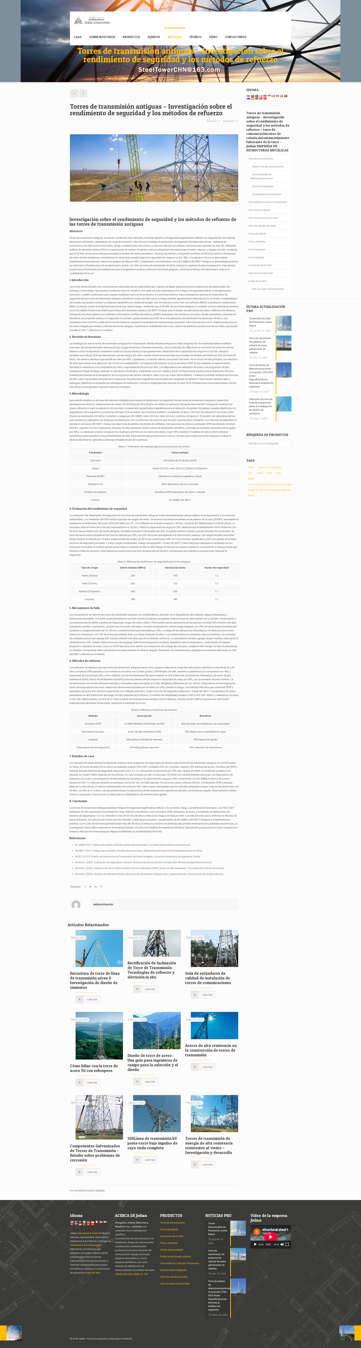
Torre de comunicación (260, 158)
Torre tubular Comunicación (267, 194)
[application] (270, 1236)
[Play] (255, 1244)
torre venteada (256, 257)
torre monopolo (256, 249)
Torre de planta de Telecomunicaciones (261, 176)
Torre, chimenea (256, 241)
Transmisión (77, 1245)
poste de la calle (257, 281)
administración (103, 904)
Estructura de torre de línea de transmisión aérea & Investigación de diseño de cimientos (95, 980)
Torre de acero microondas (263, 217)
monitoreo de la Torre (260, 265)
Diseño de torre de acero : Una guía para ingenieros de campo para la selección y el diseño (152, 1062)
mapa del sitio (92, 1272)
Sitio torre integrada (262, 186)
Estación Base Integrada (173, 1270)
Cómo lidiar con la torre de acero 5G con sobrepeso (94, 1068)
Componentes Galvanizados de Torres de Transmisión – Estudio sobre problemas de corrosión (95, 1153)
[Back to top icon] (287, 1339)
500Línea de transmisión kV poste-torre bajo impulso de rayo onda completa (152, 1143)
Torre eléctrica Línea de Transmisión (267, 202)
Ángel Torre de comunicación (268, 166)
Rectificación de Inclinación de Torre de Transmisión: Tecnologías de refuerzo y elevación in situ (151, 970)
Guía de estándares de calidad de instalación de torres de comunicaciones (208, 978)
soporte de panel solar (260, 273)
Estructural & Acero (87, 1233)
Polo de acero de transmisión (268, 289)
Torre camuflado (257, 233)
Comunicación (94, 1245)
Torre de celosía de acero (262, 225)
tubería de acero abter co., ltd (131, 1274)
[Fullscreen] (287, 1244)
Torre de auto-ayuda (259, 210)
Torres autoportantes (171, 1249)
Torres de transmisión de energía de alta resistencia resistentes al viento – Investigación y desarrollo (209, 1145)
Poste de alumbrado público (175, 1256)
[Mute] (282, 1244)
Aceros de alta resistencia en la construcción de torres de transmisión (211, 1050)
